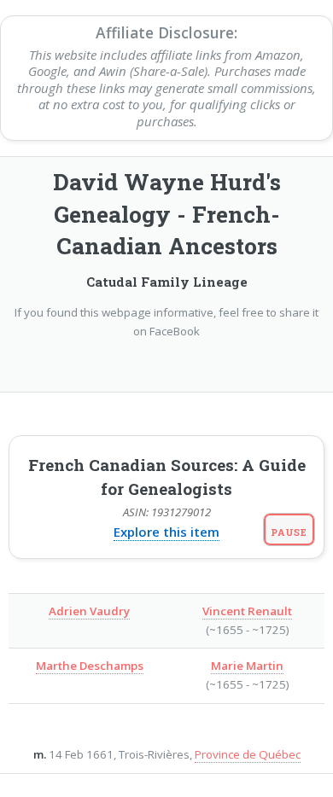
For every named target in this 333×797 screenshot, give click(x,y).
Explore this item (166, 531)
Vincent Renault (247, 611)
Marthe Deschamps (89, 665)
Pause (289, 532)
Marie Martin (247, 665)
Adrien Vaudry (89, 611)
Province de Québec (248, 754)
